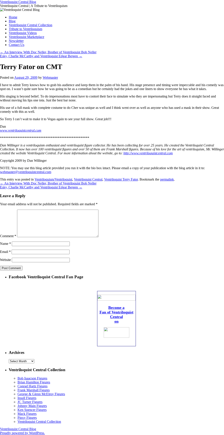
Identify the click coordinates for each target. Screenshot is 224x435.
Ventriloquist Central (88, 179)
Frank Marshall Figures (34, 390)
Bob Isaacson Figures (32, 378)
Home (13, 17)
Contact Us (16, 45)
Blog (12, 21)
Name (5, 243)
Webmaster (50, 77)
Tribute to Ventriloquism (25, 29)
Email (5, 252)
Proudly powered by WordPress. (22, 433)
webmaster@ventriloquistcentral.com (25, 172)
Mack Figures (27, 414)
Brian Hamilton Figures (34, 382)
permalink (167, 179)
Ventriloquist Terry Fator (121, 179)
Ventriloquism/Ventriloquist (53, 179)
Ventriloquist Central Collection (30, 25)
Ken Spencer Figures (32, 410)
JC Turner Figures (30, 402)
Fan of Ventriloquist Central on (116, 317)
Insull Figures (27, 398)
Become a (116, 307)
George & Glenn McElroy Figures (41, 394)
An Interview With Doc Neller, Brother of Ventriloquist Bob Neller (48, 52)
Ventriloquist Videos (23, 33)
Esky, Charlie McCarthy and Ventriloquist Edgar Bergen (41, 56)
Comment (8, 236)
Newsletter (16, 41)
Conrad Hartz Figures (32, 386)
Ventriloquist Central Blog (18, 2)
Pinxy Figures (27, 417)
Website (5, 260)
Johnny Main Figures (32, 406)
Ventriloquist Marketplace (26, 37)
